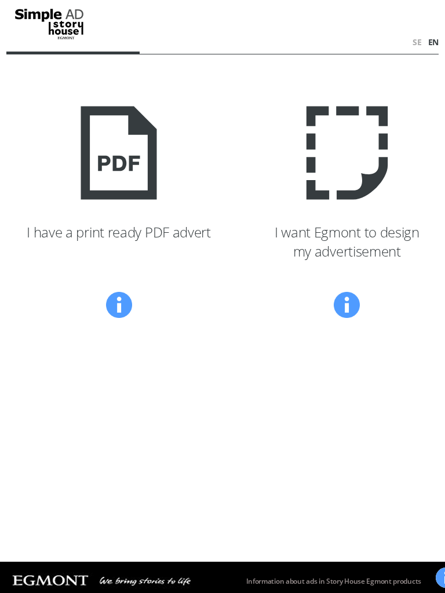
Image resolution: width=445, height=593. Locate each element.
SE (418, 41)
